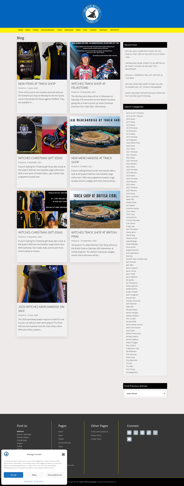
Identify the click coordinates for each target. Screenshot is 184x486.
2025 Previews (132, 187)
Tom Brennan (131, 354)
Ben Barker (130, 205)
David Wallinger (132, 244)
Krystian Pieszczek (133, 301)
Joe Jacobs (130, 280)
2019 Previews (132, 137)
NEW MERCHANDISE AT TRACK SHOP (91, 160)
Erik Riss (129, 256)
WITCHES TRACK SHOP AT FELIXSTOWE (88, 86)
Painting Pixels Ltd (110, 482)
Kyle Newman (131, 303)
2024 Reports (131, 181)
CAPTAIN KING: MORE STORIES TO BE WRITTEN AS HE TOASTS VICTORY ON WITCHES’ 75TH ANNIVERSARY (145, 66)
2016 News (130, 119)
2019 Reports (131, 140)
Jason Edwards (131, 277)
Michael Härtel (131, 309)
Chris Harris (130, 211)
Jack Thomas (131, 262)
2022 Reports (131, 164)
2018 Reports (131, 131)
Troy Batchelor (131, 360)
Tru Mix (129, 363)
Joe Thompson (131, 283)
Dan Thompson (132, 229)
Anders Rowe (131, 202)
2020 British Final (133, 143)
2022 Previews (132, 160)
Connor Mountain (133, 220)
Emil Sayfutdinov (132, 253)
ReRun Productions (133, 333)
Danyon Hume (131, 238)
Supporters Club (132, 348)
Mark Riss (130, 306)
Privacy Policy (38, 481)
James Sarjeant (132, 268)
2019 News (130, 134)
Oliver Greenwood (133, 327)
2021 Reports (131, 155)
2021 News (130, 149)
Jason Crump (131, 271)
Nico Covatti (131, 318)
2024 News (130, 175)
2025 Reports (131, 190)
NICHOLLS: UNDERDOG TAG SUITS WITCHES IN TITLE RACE (144, 76)
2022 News (130, 157)
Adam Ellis (130, 199)
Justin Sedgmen (132, 295)
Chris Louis (130, 214)
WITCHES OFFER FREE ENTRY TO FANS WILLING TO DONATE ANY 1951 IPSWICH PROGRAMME (144, 85)
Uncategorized (131, 372)
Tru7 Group (130, 369)
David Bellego (131, 241)
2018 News (130, 125)
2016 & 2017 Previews (135, 113)
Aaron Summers (132, 196)
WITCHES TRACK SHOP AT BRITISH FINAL (94, 234)
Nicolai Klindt (131, 321)
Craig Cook (130, 226)
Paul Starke (130, 330)
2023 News (130, 167)
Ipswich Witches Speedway (88, 482)
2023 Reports (131, 172)
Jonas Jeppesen (132, 286)
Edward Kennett (132, 250)
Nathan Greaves (132, 315)
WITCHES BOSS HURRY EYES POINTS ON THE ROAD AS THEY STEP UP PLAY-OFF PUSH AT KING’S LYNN (145, 54)
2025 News (130, 184)
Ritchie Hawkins (132, 339)
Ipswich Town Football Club (136, 259)
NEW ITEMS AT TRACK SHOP (37, 84)
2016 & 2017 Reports (134, 116)
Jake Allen (130, 265)
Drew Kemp (130, 247)
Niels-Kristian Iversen (134, 324)
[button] (63, 454)
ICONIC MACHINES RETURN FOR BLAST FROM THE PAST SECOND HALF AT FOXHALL (145, 94)
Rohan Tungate (132, 342)
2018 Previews (132, 128)
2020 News (130, 146)
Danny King (130, 235)
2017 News (130, 122)
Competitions (131, 217)
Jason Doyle (130, 274)
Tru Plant (129, 366)
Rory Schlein (131, 345)
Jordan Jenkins (131, 289)
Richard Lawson (132, 336)
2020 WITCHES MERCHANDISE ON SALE (41, 309)
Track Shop (130, 357)
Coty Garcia (130, 223)
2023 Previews (132, 169)
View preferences (55, 475)
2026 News (130, 193)
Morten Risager (132, 312)
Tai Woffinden (131, 351)
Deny (34, 475)
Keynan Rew (131, 298)
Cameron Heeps (132, 208)
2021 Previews (132, 152)
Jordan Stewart (132, 292)
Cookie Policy (28, 481)
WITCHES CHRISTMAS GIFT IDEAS (40, 158)
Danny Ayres (131, 232)
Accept (13, 475)
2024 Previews (132, 178)
